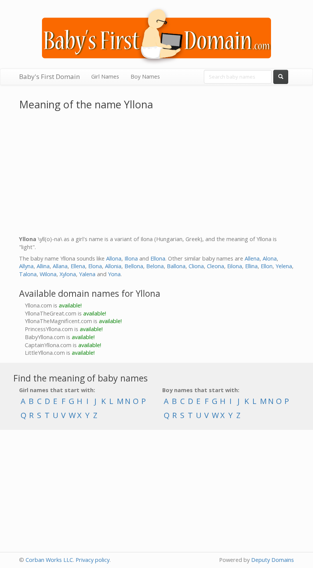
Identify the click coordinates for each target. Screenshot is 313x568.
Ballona (176, 266)
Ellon (267, 266)
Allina (43, 266)
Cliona (196, 266)
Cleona (215, 266)
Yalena (87, 274)
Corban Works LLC (49, 559)
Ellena (78, 266)
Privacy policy (93, 559)
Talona (28, 274)
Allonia (113, 266)
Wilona (48, 274)
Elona (95, 266)
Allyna (26, 266)
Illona (131, 258)
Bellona (133, 266)
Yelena (284, 266)
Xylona (68, 274)
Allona (113, 258)
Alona (270, 258)
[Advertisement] (156, 174)
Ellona (157, 258)
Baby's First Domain (49, 76)
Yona (114, 274)
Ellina (251, 266)
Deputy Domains (272, 559)
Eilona (234, 266)
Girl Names (105, 76)
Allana (60, 266)
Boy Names (145, 76)
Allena (252, 258)
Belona (155, 266)
